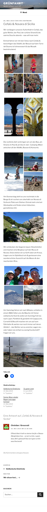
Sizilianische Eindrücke (11, 389)
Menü (25, 12)
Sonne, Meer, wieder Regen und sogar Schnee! (10, 399)
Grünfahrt (13, 3)
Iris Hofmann (25, 21)
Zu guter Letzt (29, 389)
